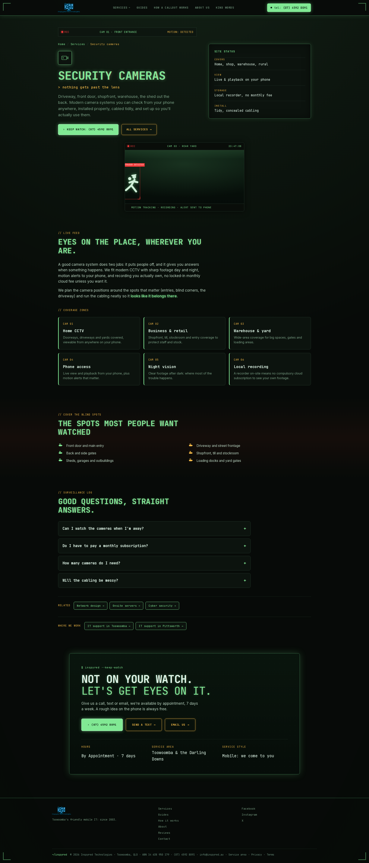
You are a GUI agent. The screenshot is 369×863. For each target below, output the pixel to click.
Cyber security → (162, 606)
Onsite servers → (126, 606)
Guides (142, 7)
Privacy (256, 854)
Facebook (248, 808)
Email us (180, 725)
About (162, 826)
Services (120, 7)
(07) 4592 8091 (102, 725)
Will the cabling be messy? (90, 580)
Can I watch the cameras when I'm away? (103, 528)
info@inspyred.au (212, 854)
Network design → (90, 606)
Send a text (144, 725)
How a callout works (171, 7)
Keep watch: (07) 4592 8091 (88, 129)
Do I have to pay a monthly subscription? (105, 545)
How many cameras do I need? (91, 563)
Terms (270, 854)
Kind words (225, 7)
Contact (164, 839)
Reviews (164, 833)
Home (61, 44)
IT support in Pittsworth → (161, 626)
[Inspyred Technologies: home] (69, 7)
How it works (168, 820)
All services (139, 129)
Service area (237, 854)
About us (202, 7)
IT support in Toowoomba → (109, 626)
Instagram (249, 814)
